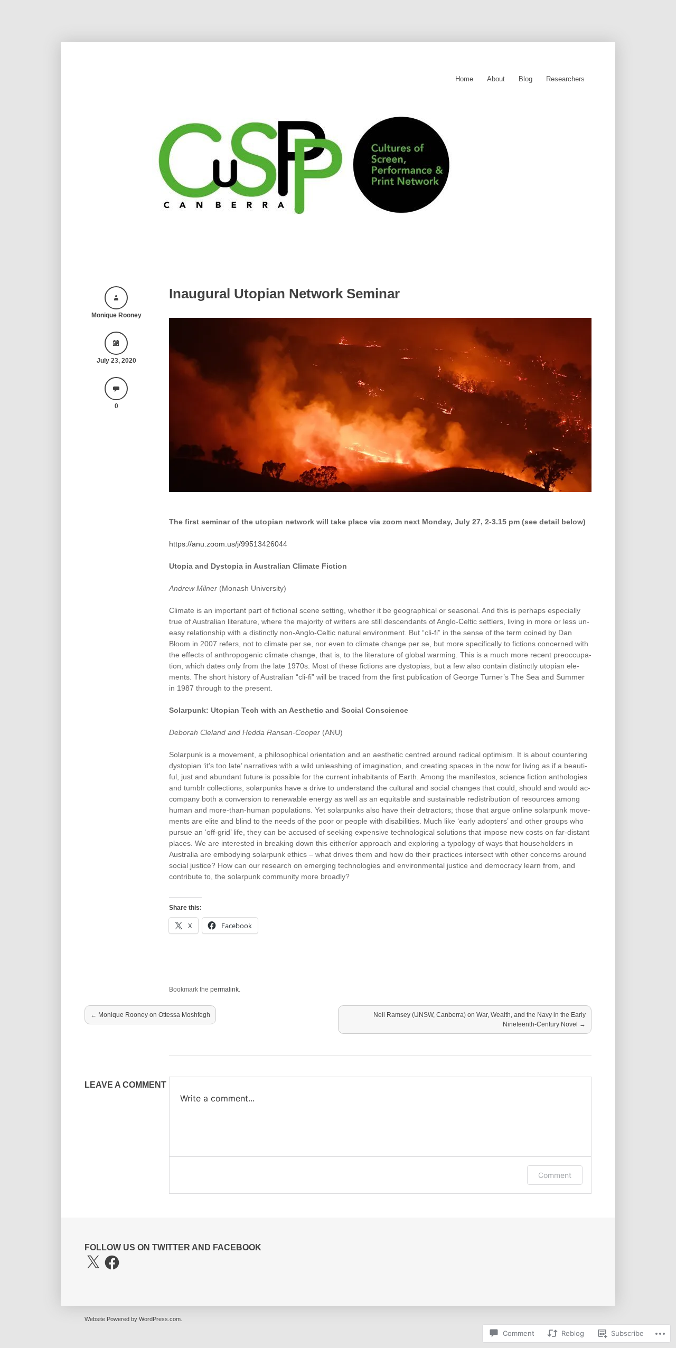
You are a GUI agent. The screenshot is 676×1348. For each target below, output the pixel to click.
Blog (525, 79)
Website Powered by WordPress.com (132, 1319)
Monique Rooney (116, 315)
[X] (92, 1262)
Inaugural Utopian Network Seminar (284, 293)
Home (464, 79)
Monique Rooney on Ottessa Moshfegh (150, 1015)
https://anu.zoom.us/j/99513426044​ (228, 544)
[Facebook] (112, 1262)
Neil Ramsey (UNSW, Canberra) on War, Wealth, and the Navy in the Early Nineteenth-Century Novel (479, 1019)
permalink (224, 989)
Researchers (565, 79)
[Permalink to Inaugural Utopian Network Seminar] (380, 489)
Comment (554, 1175)
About (496, 79)
